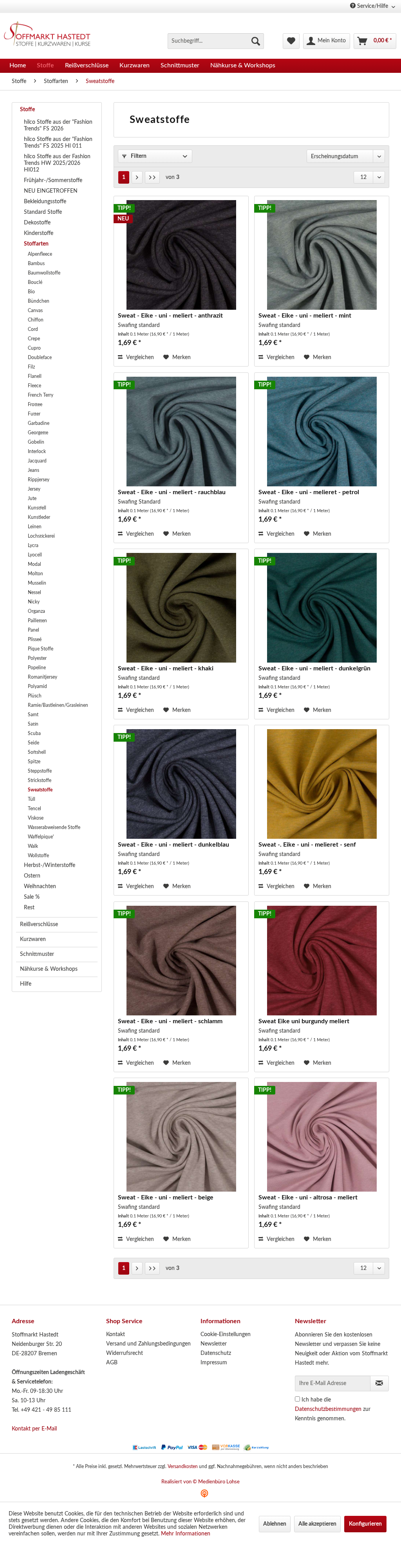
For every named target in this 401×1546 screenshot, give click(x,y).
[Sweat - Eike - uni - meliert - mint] (321, 255)
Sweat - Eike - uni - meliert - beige (165, 1197)
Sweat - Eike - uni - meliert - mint (304, 315)
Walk (33, 846)
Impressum (213, 1362)
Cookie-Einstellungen (225, 1334)
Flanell (35, 376)
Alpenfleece (40, 254)
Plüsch (35, 696)
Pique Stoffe (40, 649)
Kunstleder (39, 517)
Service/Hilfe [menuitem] (373, 6)
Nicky (34, 602)
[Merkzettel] (291, 41)
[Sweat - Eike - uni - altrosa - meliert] (321, 1137)
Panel (33, 630)
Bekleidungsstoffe (45, 201)
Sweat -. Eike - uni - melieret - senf (307, 845)
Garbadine (38, 423)
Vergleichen (139, 357)
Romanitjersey (42, 677)
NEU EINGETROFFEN (51, 191)
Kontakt (115, 1334)
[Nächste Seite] (137, 177)
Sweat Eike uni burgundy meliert (303, 1021)
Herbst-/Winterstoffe (49, 865)
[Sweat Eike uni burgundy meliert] (321, 960)
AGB (111, 1362)
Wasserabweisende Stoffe (54, 827)
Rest (29, 907)
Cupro (34, 348)
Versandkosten (183, 1466)
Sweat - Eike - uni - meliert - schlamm (170, 1021)
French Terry (40, 395)
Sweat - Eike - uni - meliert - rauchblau (172, 492)
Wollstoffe (38, 855)
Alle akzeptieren (317, 1524)
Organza (36, 611)
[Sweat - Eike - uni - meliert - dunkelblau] (181, 784)
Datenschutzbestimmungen (328, 1409)
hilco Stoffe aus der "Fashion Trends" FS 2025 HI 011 (58, 143)
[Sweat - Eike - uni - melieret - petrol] (321, 431)
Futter (34, 414)
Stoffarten (36, 244)
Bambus (36, 263)
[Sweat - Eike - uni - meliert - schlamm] (181, 960)
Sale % (32, 897)
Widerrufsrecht (124, 1353)
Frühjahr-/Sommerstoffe (53, 180)
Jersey (34, 489)
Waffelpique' (41, 836)
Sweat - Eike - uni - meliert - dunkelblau (173, 845)
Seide (33, 742)
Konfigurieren (365, 1524)
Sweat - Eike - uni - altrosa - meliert (308, 1197)
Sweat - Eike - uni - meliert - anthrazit (170, 315)
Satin (33, 724)
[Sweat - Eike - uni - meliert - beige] (181, 1137)
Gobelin (36, 442)
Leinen (35, 526)
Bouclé (35, 282)
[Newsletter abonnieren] (379, 1383)
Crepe (34, 338)
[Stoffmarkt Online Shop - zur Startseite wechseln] (50, 35)
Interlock (37, 451)
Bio (31, 291)
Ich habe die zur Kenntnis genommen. (332, 1409)
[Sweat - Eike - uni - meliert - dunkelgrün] (321, 608)
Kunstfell (37, 508)
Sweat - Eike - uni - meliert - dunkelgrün (314, 668)
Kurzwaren (33, 939)
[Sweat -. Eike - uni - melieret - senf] (321, 784)
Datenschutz (215, 1353)
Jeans (33, 470)
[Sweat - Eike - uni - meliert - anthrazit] (181, 255)
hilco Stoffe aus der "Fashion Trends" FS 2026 (58, 125)
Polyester (37, 658)
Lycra (33, 545)
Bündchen (38, 301)
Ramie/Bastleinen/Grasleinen (58, 705)
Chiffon (35, 320)
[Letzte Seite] (152, 177)
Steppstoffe (40, 771)
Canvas (35, 310)
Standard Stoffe (43, 212)
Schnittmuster (37, 954)
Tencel (34, 808)
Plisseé (35, 639)
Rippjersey (38, 479)
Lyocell (35, 555)
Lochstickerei (41, 536)
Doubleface (40, 357)
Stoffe (27, 109)
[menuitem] (216, 41)
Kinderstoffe (38, 233)
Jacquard (37, 461)
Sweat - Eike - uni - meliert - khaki (165, 668)
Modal (34, 564)
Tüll (31, 799)
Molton (35, 573)
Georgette (38, 432)
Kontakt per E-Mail (34, 1429)
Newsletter (213, 1344)
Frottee (35, 404)
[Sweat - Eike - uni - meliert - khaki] (181, 608)
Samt (33, 714)
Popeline (37, 667)
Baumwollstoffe (44, 273)
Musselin (37, 583)
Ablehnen (274, 1524)
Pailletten (37, 620)
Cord (33, 329)
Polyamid (37, 686)
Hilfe (25, 984)
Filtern (138, 156)
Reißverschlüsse (39, 924)
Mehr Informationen (185, 1534)
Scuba (34, 733)
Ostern (32, 876)
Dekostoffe (37, 223)
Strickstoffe (39, 780)
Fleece (34, 385)
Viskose (35, 818)
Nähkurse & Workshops (49, 969)
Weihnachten (40, 886)
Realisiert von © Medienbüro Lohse (200, 1482)
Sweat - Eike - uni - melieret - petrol (308, 492)
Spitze (34, 761)
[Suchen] (255, 41)
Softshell (37, 752)
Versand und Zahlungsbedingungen (148, 1344)
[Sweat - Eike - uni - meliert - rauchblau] (181, 431)
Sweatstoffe (40, 789)
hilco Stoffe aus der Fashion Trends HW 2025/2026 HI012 (57, 163)
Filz (31, 367)
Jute (32, 498)
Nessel (34, 592)
